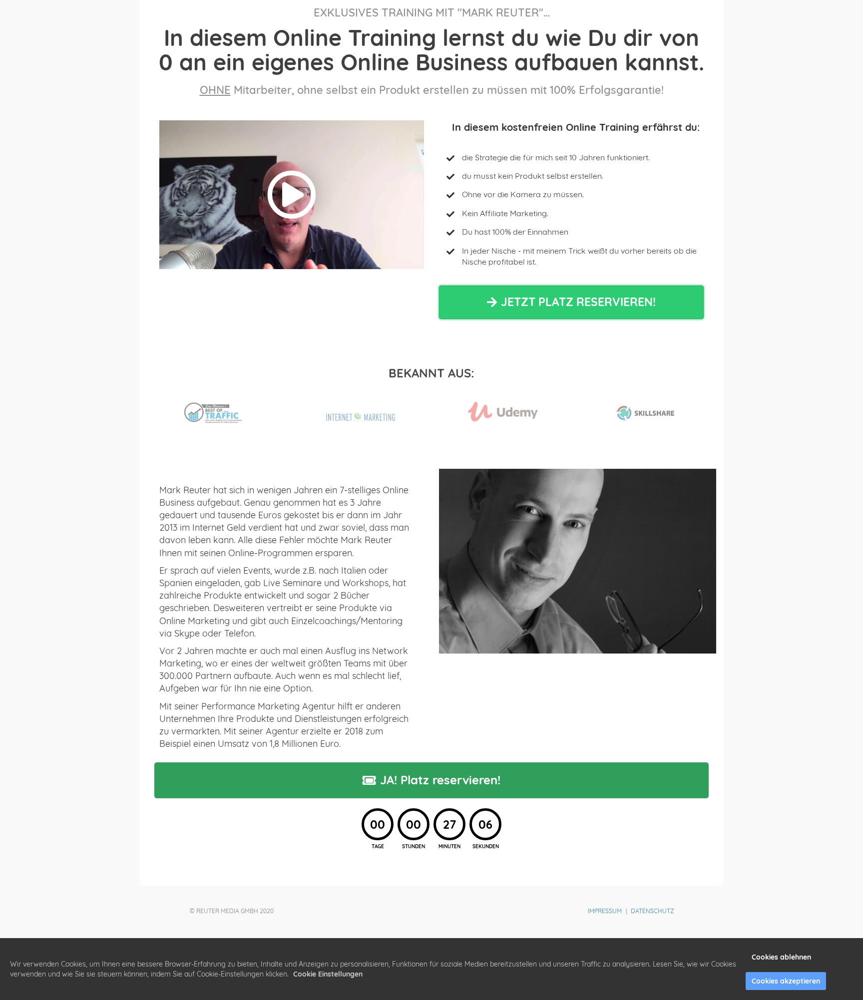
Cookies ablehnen (781, 957)
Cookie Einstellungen (328, 974)
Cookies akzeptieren (786, 981)
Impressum (605, 911)
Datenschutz (652, 911)
